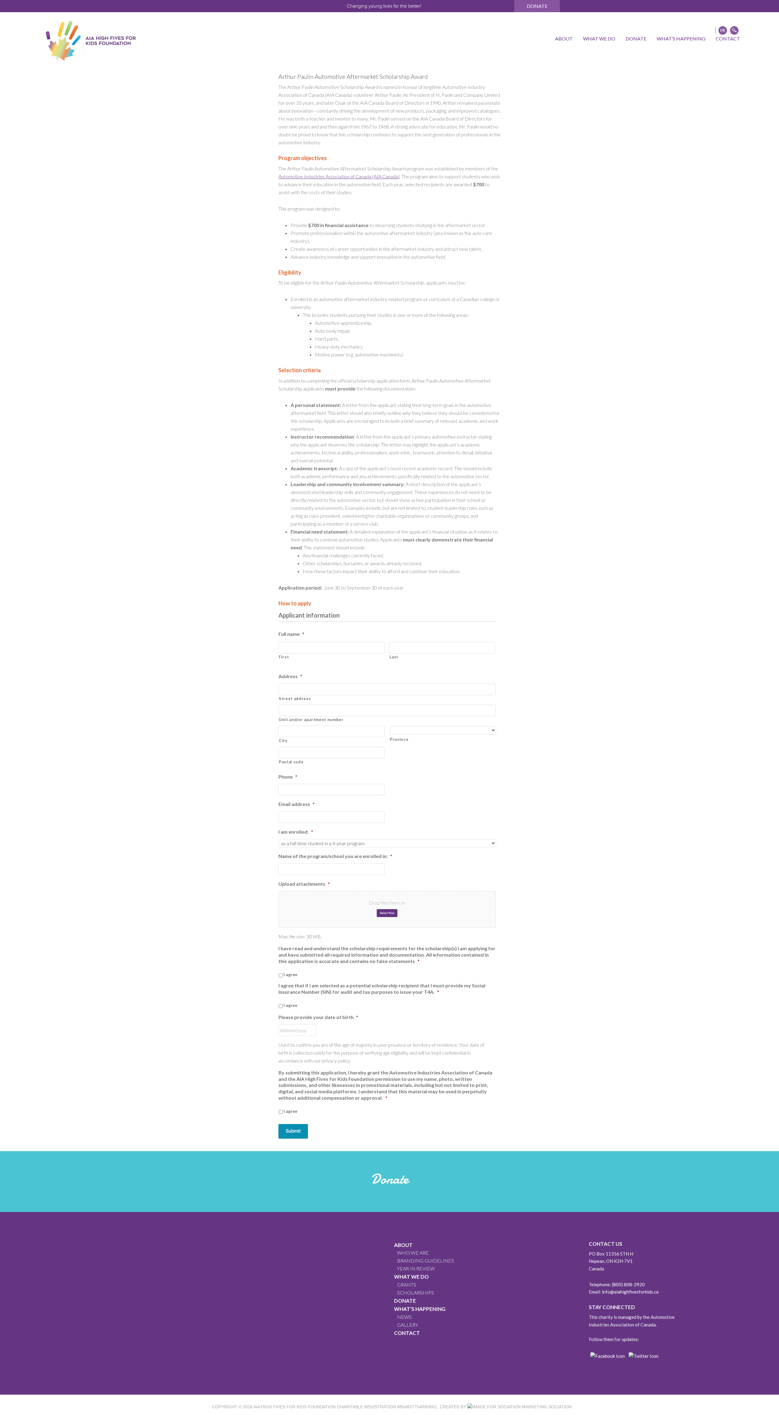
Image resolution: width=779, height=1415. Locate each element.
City (283, 740)
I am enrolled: (295, 832)
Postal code (291, 761)
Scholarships (415, 1292)
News (404, 1317)
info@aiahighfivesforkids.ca (630, 1291)
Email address (296, 804)
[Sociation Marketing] (507, 1406)
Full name (291, 634)
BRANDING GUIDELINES (425, 1260)
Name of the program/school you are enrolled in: (335, 856)
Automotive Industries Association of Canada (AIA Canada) (339, 176)
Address (290, 676)
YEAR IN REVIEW (416, 1268)
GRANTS (406, 1284)
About (403, 1245)
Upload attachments (304, 884)
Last (394, 656)
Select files (387, 913)
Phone (287, 776)
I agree (290, 974)
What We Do (411, 1276)
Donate (537, 6)
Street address (295, 698)
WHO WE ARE (413, 1253)
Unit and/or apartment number (311, 719)
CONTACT (407, 1333)
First (284, 656)
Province (399, 739)
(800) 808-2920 (628, 1284)
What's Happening (419, 1309)
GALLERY (407, 1325)
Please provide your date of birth (318, 1017)
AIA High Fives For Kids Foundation (294, 1406)
